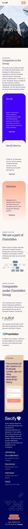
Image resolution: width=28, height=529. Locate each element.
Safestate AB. (6, 72)
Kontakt (20, 524)
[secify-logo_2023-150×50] (4, 2)
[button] (14, 131)
